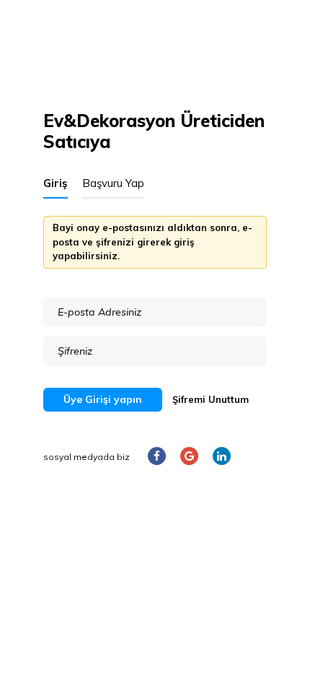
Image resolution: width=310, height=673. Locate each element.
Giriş (55, 183)
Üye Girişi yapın (102, 399)
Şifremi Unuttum (210, 399)
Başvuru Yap (113, 183)
